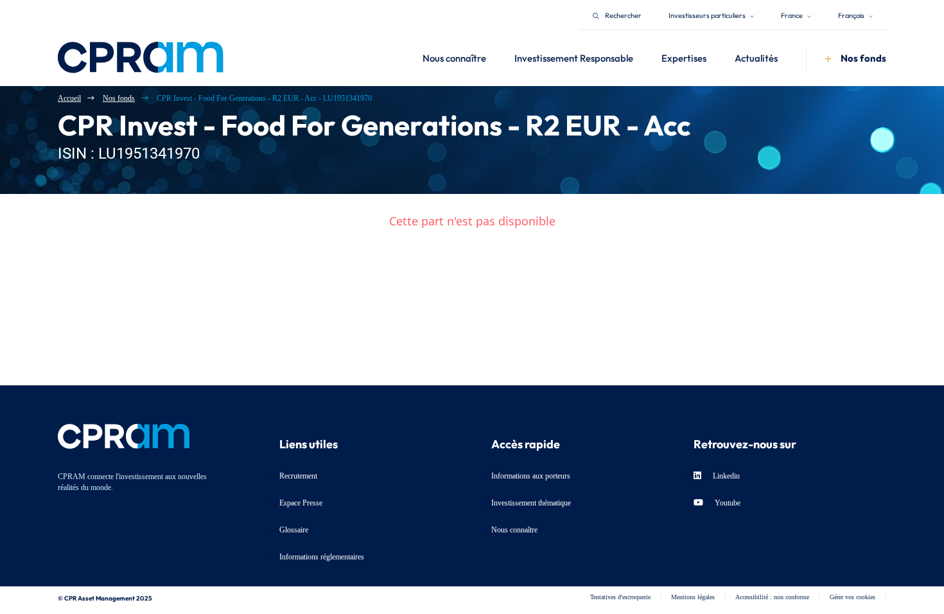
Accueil (69, 98)
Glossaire (293, 529)
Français (852, 14)
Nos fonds (119, 98)
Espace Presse (300, 502)
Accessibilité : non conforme (772, 597)
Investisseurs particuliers (708, 14)
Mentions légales (693, 597)
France (792, 14)
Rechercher (623, 14)
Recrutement (298, 475)
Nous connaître (514, 529)
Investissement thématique (531, 502)
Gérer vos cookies (852, 597)
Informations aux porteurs (530, 475)
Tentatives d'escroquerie (620, 597)
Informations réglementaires (321, 556)
